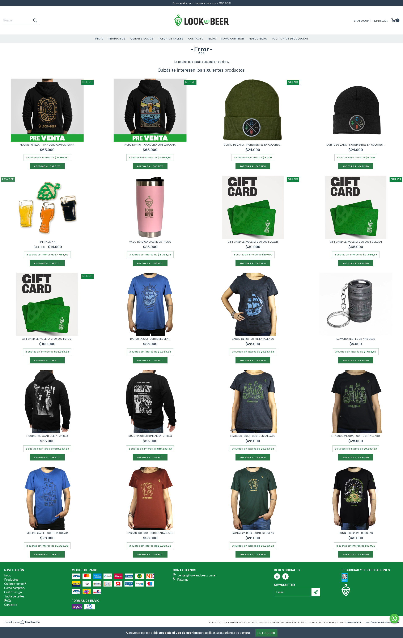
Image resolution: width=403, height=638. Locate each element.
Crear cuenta (361, 21)
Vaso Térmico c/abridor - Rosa (150, 241)
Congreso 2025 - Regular (356, 532)
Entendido (266, 632)
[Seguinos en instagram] (277, 576)
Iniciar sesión (380, 21)
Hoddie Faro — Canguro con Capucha (150, 144)
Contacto (196, 38)
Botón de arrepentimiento (382, 622)
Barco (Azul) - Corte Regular (150, 338)
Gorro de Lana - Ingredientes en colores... (253, 144)
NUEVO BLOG (258, 38)
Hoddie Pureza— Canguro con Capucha (47, 144)
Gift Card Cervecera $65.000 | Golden (356, 241)
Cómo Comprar (232, 38)
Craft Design (13, 592)
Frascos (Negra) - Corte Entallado (355, 435)
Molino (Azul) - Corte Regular (47, 532)
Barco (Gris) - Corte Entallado (253, 338)
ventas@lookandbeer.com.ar (197, 575)
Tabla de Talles (170, 38)
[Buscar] (35, 20)
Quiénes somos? (15, 583)
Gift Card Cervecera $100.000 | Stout (47, 338)
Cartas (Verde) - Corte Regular (253, 532)
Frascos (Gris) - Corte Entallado (253, 435)
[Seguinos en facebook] (285, 576)
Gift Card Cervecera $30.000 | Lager (253, 241)
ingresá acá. (354, 622)
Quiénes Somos (142, 38)
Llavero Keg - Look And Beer (355, 338)
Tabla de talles (14, 596)
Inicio (99, 38)
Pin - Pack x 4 (47, 241)
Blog (212, 38)
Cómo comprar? (14, 588)
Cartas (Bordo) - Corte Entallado (150, 532)
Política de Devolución (290, 38)
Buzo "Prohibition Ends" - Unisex (150, 435)
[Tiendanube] (22, 623)
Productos (117, 38)
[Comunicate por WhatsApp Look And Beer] (394, 618)
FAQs (8, 600)
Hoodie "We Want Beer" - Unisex (47, 435)
